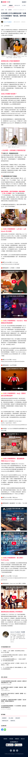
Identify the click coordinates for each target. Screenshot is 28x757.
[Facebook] (2, 729)
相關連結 (12, 641)
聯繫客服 (17, 738)
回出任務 (24, 2)
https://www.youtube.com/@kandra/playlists (12, 361)
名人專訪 (24, 5)
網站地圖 (11, 738)
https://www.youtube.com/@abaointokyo (12, 499)
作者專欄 (23, 632)
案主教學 (4, 5)
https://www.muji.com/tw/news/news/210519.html (14, 425)
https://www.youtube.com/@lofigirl (10, 264)
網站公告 (23, 738)
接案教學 (11, 5)
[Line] (5, 729)
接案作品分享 (17, 5)
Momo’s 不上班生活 (7, 22)
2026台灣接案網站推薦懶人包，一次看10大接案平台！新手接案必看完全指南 (13, 659)
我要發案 (5, 738)
